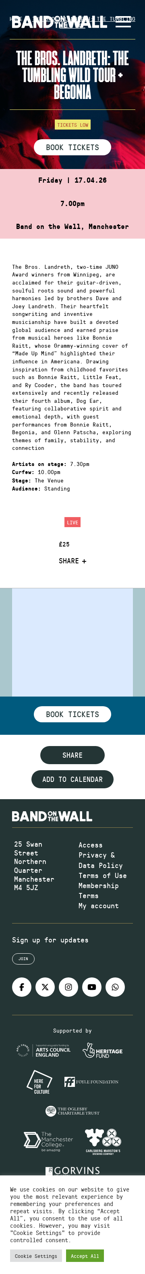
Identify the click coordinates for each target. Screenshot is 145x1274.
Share (69, 561)
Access (91, 844)
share (72, 755)
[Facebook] (21, 987)
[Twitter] (45, 987)
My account (99, 905)
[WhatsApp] (115, 987)
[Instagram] (68, 987)
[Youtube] (92, 987)
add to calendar (72, 779)
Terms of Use (103, 875)
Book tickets (72, 714)
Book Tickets (72, 147)
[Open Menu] (123, 21)
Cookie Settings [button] (36, 1255)
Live (72, 522)
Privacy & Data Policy (101, 860)
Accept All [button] (85, 1255)
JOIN (23, 958)
